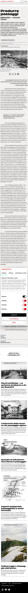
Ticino (5, 480)
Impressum (4, 583)
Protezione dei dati (16, 583)
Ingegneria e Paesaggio (7, 40)
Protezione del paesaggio (11, 524)
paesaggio (2, 336)
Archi (5, 439)
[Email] (15, 74)
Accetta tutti (14, 315)
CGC (9, 583)
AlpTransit (7, 476)
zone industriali (3, 337)
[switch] (24, 301)
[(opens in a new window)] (18, 74)
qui (25, 330)
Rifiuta (14, 322)
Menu (25, 1)
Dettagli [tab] (11, 273)
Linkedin (6, 590)
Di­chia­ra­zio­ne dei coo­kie (8, 585)
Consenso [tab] (4, 273)
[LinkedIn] (12, 74)
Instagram (9, 590)
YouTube (3, 590)
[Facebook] (10, 74)
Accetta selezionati (14, 318)
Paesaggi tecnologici (5, 342)
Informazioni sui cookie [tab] (20, 273)
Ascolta (5, 115)
